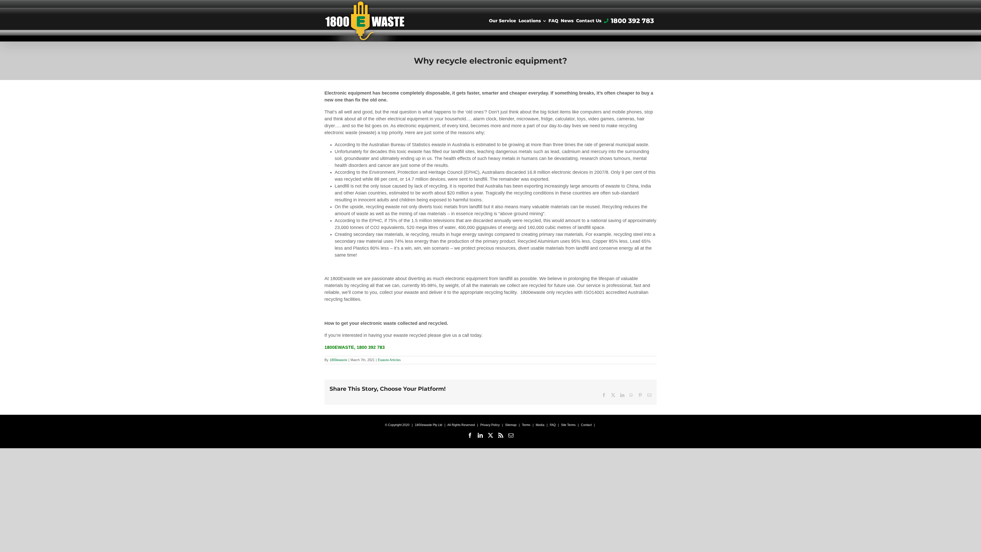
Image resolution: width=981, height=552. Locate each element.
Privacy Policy (490, 425)
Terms (526, 425)
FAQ (553, 425)
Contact (586, 425)
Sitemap (511, 425)
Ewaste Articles (389, 360)
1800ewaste (338, 360)
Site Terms (568, 425)
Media (540, 425)
